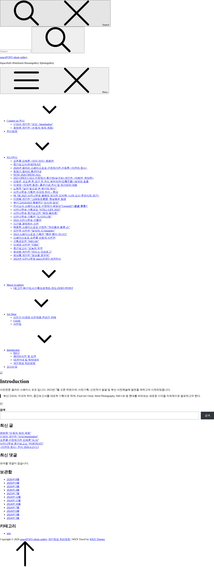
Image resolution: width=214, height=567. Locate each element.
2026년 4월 (13, 490)
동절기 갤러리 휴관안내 (27, 171)
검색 (2, 409)
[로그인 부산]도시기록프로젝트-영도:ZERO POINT (43, 288)
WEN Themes (97, 539)
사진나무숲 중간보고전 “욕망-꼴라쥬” (35, 213)
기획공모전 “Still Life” (26, 241)
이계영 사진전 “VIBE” (26, 244)
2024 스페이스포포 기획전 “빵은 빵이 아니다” (40, 234)
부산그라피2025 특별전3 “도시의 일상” (36, 202)
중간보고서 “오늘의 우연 (28, 248)
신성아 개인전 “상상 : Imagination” (33, 124)
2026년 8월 (13, 479)
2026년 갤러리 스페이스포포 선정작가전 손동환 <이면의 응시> (50, 168)
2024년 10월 (14, 504)
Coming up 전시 (16, 120)
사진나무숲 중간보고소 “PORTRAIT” (22, 443)
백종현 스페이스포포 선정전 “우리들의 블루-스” (41, 227)
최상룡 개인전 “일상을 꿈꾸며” (31, 255)
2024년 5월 (13, 514)
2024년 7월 (13, 507)
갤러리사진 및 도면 (24, 356)
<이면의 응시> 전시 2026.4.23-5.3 (19, 447)
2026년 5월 (13, 486)
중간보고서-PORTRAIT (27, 164)
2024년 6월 (13, 511)
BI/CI (16, 353)
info (9, 533)
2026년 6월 (13, 482)
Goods (16, 320)
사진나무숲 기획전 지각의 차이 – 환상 (35, 192)
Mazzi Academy (15, 285)
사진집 (17, 323)
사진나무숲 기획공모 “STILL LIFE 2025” (37, 209)
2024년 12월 (14, 497)
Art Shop (11, 314)
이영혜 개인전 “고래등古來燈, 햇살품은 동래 (39, 199)
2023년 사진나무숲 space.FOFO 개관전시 (37, 258)
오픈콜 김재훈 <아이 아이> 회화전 (33, 160)
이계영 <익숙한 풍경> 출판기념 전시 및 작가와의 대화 (45, 185)
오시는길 (12, 366)
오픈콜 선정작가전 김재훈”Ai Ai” (19, 440)
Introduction (13, 350)
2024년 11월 (14, 500)
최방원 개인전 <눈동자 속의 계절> (33, 127)
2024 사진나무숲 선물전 (27, 220)
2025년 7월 (13, 493)
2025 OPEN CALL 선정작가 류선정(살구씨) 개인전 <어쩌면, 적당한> (53, 178)
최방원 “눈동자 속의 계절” (15, 433)
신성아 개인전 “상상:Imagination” (19, 436)
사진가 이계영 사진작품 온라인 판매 (34, 317)
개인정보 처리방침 (24, 363)
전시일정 (12, 131)
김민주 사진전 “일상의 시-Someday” (34, 230)
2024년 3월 (13, 518)
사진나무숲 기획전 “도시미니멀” (32, 216)
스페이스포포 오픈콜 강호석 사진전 (34, 237)
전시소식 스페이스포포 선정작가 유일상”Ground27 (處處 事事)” (50, 206)
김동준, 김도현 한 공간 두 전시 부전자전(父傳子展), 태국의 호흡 (51, 181)
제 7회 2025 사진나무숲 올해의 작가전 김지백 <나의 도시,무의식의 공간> (56, 195)
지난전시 (12, 157)
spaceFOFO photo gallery (13, 57)
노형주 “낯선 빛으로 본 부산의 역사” (35, 188)
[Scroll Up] (25, 565)
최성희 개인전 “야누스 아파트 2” (32, 251)
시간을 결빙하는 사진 (26, 223)
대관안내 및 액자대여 (26, 359)
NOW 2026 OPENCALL (27, 174)
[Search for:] (16, 51)
